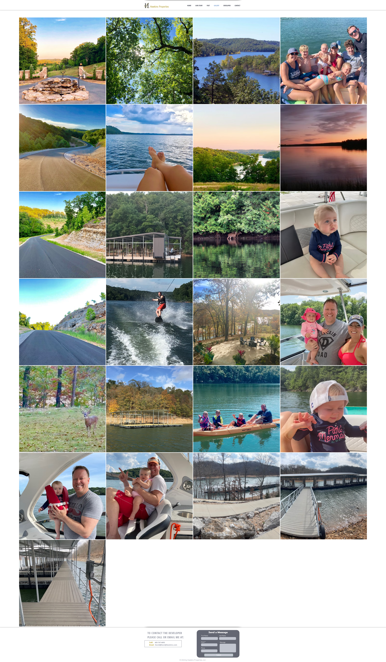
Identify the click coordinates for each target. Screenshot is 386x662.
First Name (204, 635)
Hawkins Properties (159, 6)
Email (203, 642)
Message (222, 642)
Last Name (222, 635)
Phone (203, 648)
